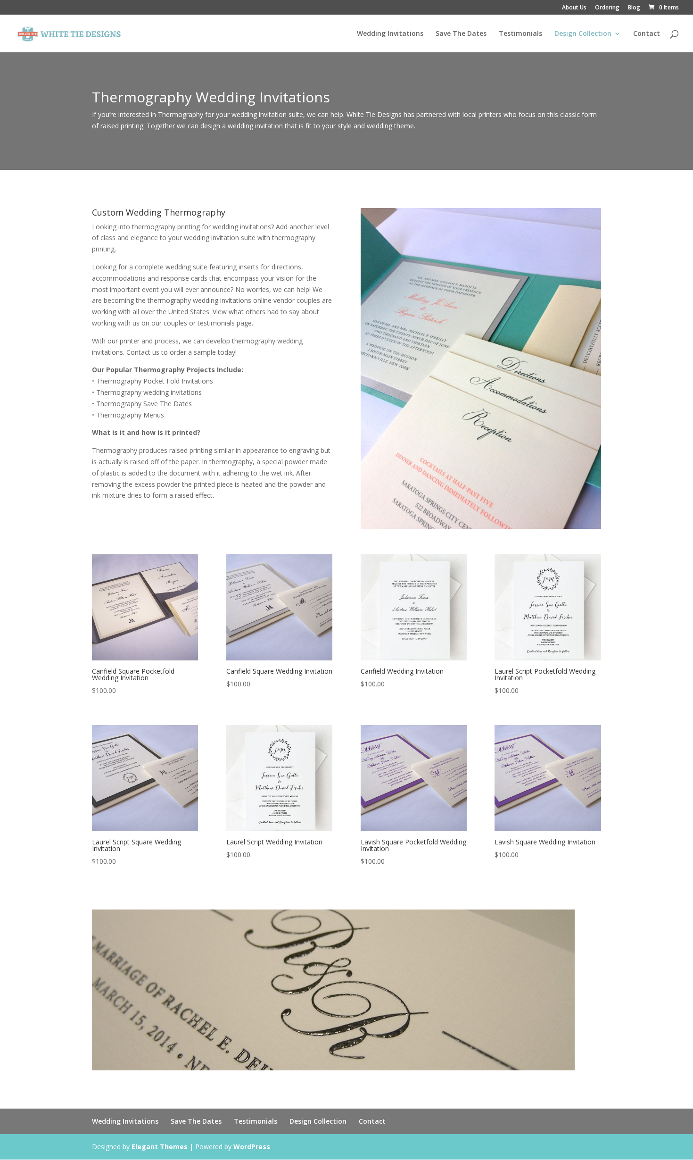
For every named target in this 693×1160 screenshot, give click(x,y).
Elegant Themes (160, 1146)
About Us (574, 8)
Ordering (607, 8)
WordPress (251, 1146)
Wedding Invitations (390, 34)
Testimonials (520, 34)
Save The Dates (461, 34)
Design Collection (582, 34)
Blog (634, 8)
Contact (646, 34)
